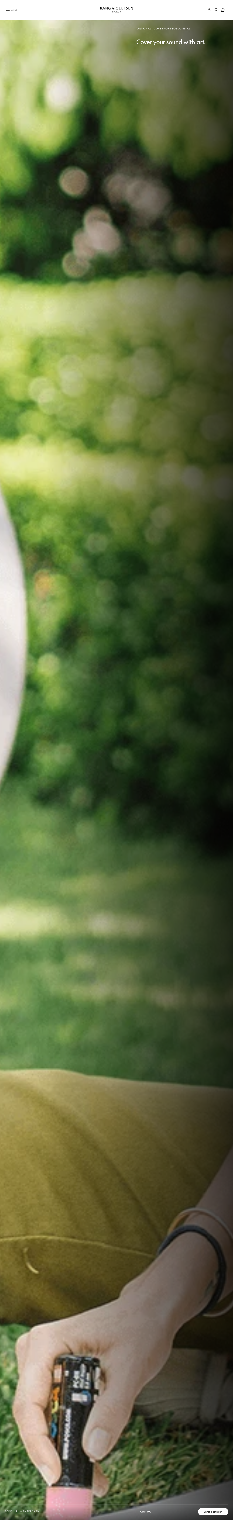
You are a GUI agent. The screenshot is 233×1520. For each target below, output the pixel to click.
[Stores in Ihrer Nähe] (216, 10)
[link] (209, 10)
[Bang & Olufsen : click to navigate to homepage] (116, 10)
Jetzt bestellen (213, 1511)
